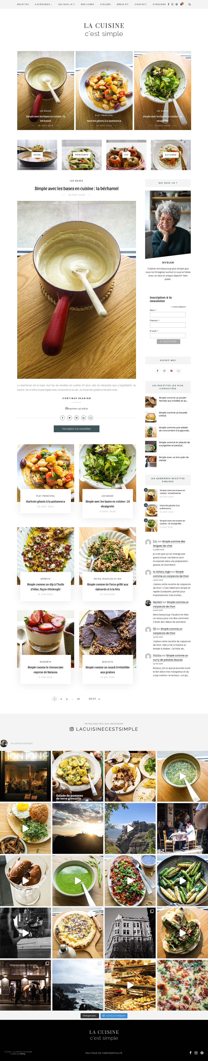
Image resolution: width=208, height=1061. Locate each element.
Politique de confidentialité (104, 1053)
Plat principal (45, 496)
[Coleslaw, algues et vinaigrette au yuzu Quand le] (130, 880)
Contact (141, 4)
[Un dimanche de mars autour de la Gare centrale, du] (25, 933)
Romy (22, 1054)
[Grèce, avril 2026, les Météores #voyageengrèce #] (130, 828)
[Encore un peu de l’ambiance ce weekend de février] (130, 985)
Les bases (76, 180)
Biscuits (107, 661)
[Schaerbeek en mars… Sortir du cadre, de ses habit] (130, 933)
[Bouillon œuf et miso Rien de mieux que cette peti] (182, 776)
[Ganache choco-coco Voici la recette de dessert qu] (25, 880)
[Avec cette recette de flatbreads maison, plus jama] (182, 933)
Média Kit (123, 4)
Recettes (23, 4)
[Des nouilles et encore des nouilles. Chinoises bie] (25, 985)
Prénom (154, 320)
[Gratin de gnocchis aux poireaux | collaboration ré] (182, 985)
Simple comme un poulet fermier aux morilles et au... (173, 399)
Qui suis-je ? (66, 4)
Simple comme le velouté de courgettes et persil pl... (174, 444)
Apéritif (46, 578)
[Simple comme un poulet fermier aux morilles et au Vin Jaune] (151, 402)
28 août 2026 (76, 195)
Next (93, 699)
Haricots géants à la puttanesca (45, 501)
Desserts (45, 661)
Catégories (42, 4)
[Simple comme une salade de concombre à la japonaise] (151, 431)
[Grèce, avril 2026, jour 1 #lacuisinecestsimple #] (182, 828)
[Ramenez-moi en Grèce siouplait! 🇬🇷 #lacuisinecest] (130, 776)
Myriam (157, 602)
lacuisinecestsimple (107, 729)
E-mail (154, 331)
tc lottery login (162, 571)
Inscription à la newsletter (76, 428)
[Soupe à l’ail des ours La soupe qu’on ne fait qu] (77, 880)
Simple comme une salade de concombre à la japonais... (174, 429)
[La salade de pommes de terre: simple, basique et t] (77, 776)
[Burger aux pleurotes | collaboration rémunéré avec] (25, 828)
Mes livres (87, 4)
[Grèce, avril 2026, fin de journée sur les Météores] (77, 828)
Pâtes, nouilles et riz (108, 578)
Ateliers (105, 4)
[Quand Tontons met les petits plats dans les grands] (25, 776)
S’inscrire (159, 4)
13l (154, 629)
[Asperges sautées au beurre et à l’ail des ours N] (182, 880)
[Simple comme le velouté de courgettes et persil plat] (151, 446)
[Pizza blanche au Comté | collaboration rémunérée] (77, 933)
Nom (153, 310)
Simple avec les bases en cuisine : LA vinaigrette (172, 522)
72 (78, 698)
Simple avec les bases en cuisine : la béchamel (77, 188)
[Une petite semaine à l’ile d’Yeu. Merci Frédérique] (77, 985)
